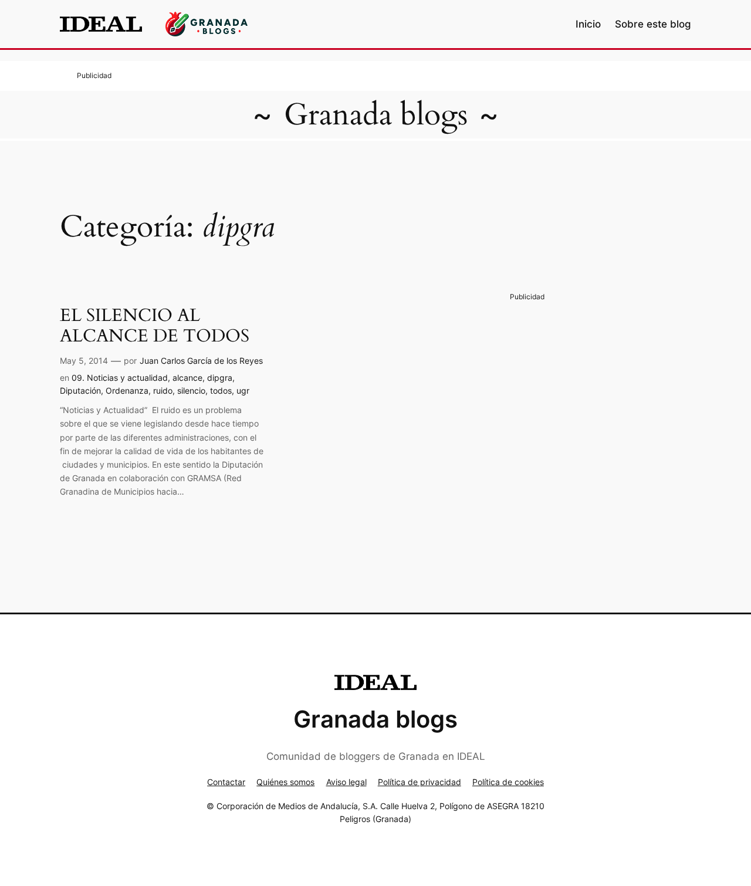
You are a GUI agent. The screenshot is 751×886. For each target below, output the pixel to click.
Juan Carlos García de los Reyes (201, 361)
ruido (162, 390)
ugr (242, 390)
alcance (187, 378)
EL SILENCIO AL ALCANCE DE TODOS (154, 326)
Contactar (226, 782)
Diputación (80, 390)
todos (221, 390)
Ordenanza (127, 390)
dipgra (219, 378)
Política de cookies (508, 782)
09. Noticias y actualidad (120, 378)
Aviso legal (346, 782)
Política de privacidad (419, 782)
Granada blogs (376, 115)
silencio (191, 390)
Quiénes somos (285, 782)
